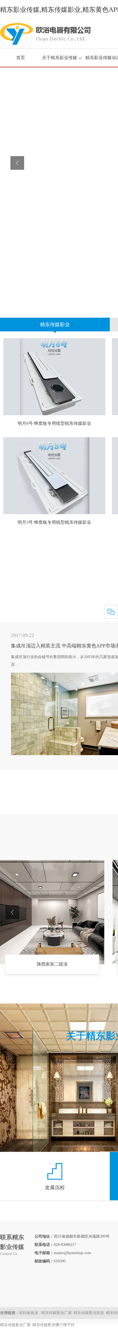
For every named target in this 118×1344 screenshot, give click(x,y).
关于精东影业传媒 (59, 57)
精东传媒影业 (55, 324)
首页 (20, 57)
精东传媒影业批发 (89, 1313)
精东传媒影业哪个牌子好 (53, 1325)
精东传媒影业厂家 (56, 1313)
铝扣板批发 (29, 1313)
